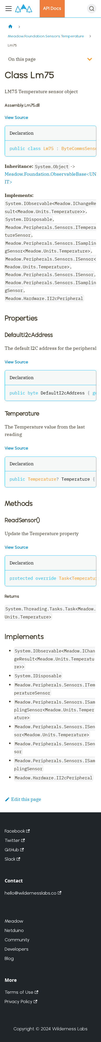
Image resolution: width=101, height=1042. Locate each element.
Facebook (15, 831)
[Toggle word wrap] (78, 148)
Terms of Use (19, 992)
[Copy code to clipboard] (89, 148)
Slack (10, 859)
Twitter (12, 840)
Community (17, 939)
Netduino (14, 930)
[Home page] (10, 26)
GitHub (12, 849)
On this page (22, 59)
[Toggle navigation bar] (8, 8)
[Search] (91, 8)
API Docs (52, 8)
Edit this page (26, 799)
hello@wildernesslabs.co (30, 893)
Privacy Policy (18, 1001)
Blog (9, 958)
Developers (16, 949)
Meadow (14, 921)
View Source (16, 117)
